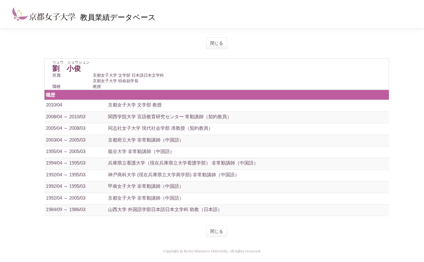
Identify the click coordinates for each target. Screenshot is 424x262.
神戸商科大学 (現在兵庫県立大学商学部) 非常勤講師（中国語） (173, 174)
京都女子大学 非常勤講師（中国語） (146, 198)
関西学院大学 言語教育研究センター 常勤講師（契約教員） (170, 116)
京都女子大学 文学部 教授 (135, 104)
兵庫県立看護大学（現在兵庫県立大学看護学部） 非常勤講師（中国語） (183, 162)
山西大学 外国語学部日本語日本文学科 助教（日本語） (165, 209)
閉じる (216, 43)
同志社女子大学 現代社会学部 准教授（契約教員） (160, 128)
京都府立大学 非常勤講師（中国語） (146, 139)
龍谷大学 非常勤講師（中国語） (141, 151)
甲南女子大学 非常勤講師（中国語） (146, 186)
